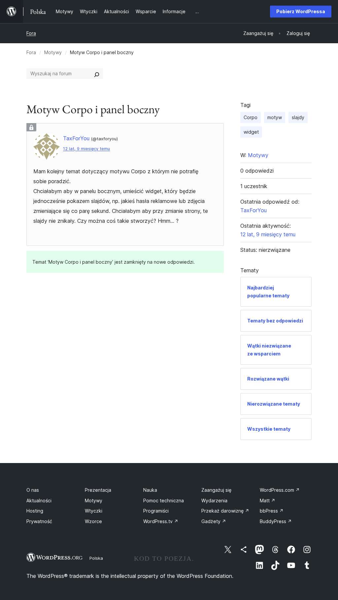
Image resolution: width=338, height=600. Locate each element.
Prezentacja (98, 490)
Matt (267, 500)
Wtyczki (93, 511)
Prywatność (39, 521)
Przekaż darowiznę (225, 511)
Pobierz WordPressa (300, 11)
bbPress (272, 511)
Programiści (156, 511)
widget (251, 132)
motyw (274, 117)
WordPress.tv (160, 521)
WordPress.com (280, 490)
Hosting (34, 511)
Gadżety (213, 521)
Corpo (250, 117)
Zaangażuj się (216, 490)
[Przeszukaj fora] (96, 73)
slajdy (298, 117)
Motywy (53, 52)
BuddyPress (276, 521)
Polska (96, 558)
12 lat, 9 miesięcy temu (86, 148)
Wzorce (93, 521)
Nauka (150, 490)
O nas (32, 490)
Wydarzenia (214, 500)
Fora (31, 33)
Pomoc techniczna (163, 500)
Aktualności (38, 500)
